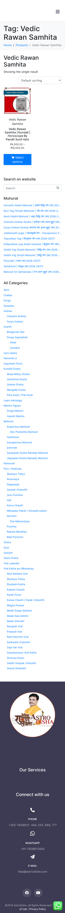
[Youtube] (38, 892)
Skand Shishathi (16, 668)
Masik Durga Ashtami (19, 610)
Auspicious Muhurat (18, 426)
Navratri (11, 515)
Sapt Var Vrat (15, 647)
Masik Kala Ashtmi (17, 615)
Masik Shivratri (15, 621)
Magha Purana (15, 605)
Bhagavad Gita (15, 331)
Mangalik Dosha (16, 389)
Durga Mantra (15, 410)
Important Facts (13, 363)
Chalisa (8, 295)
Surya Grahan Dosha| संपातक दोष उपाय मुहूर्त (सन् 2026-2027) (32, 227)
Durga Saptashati (17, 337)
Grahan (8, 310)
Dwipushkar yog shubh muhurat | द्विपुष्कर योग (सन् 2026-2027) (32, 244)
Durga (7, 300)
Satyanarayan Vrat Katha (21, 652)
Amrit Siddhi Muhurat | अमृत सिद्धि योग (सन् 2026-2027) (32, 216)
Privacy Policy (37, 908)
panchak (12, 447)
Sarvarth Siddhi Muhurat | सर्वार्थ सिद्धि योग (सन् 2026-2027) (32, 205)
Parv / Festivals (12, 468)
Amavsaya (13, 479)
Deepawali (13, 484)
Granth (8, 326)
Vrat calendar (12, 563)
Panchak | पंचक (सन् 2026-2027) (22, 260)
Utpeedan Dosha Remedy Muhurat (27, 458)
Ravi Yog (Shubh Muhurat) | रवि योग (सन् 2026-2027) (32, 210)
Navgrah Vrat (15, 626)
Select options (17, 159)
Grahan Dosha (15, 384)
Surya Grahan (15, 321)
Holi (9, 500)
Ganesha (9, 305)
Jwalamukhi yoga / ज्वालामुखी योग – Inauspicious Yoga (32, 232)
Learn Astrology (13, 400)
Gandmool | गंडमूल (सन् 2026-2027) (23, 266)
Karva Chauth (15, 505)
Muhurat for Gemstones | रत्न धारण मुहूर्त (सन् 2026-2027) (32, 271)
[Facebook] (27, 892)
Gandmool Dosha (17, 379)
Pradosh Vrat (14, 631)
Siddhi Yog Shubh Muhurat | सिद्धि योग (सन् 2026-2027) (32, 249)
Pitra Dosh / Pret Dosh (20, 394)
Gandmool (13, 437)
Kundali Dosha (12, 368)
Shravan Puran (15, 657)
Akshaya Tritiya (16, 473)
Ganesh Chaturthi (17, 489)
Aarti (6, 289)
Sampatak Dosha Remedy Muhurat (27, 452)
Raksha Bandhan (17, 531)
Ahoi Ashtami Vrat (17, 573)
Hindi (13, 342)
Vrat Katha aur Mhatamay (19, 568)
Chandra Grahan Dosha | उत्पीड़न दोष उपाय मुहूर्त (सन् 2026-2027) (32, 221)
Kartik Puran (14, 594)
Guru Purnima (15, 494)
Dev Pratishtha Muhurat (24, 431)
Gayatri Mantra (15, 416)
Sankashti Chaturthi (18, 642)
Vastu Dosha (11, 557)
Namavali (9, 463)
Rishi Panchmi (15, 537)
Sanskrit (15, 347)
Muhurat (8, 421)
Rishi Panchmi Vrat (18, 636)
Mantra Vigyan (12, 405)
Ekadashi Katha (16, 584)
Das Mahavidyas (20, 521)
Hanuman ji (10, 358)
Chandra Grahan (16, 316)
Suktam (8, 552)
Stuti (6, 547)
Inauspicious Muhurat (19, 442)
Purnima (11, 526)
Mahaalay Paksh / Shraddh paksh (27, 510)
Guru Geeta (10, 352)
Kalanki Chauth (16, 589)
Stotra (7, 542)
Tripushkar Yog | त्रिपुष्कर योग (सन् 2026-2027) (29, 238)
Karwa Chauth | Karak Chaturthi (25, 599)
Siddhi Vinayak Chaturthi (21, 663)
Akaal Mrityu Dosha (18, 374)
